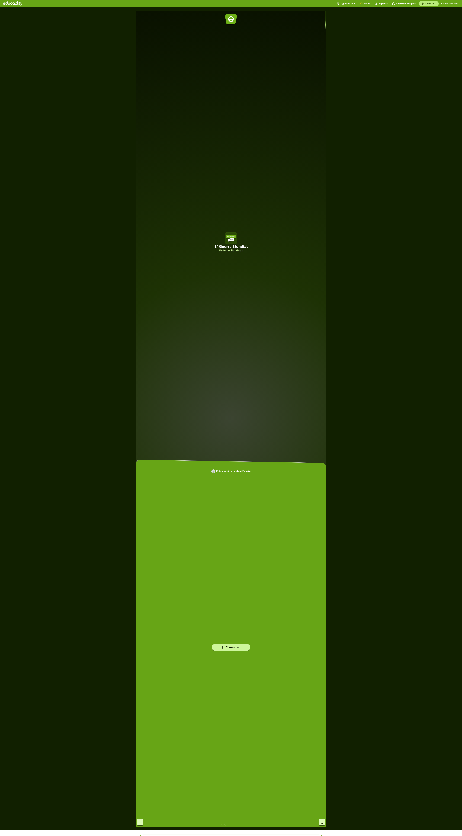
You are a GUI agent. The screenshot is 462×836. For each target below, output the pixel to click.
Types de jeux (347, 3)
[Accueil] (12, 3)
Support (383, 3)
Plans (367, 3)
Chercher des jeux (406, 3)
